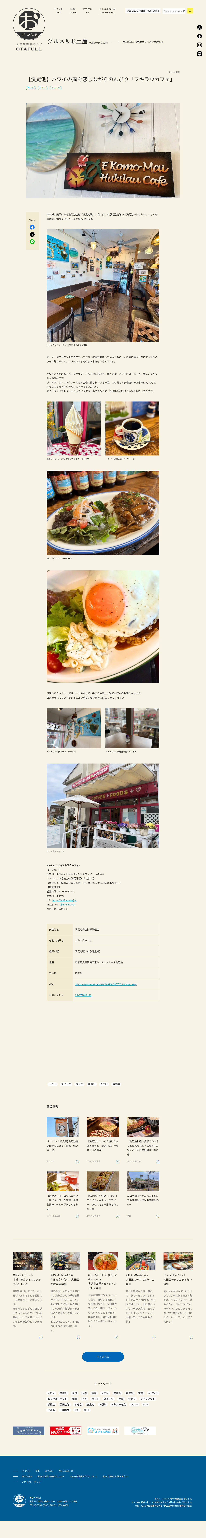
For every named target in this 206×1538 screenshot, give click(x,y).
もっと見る (103, 1356)
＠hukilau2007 (68, 904)
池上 (84, 1398)
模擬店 (51, 1404)
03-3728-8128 (83, 995)
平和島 (51, 1410)
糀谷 (77, 1410)
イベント (58, 10)
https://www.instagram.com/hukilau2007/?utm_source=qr (106, 984)
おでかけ (87, 10)
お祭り (102, 1404)
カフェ (52, 1084)
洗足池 (90, 1404)
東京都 (116, 1084)
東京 (140, 1393)
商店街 (91, 1084)
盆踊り (132, 1398)
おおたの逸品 (118, 1404)
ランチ (79, 1084)
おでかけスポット (57, 1398)
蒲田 (74, 1393)
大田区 (104, 1084)
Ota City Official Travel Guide (143, 10)
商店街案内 (27, 1476)
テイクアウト (147, 1398)
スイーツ (66, 1084)
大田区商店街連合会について (83, 1476)
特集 (73, 10)
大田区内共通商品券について (51, 1476)
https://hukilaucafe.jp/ (64, 900)
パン (145, 1404)
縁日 (86, 1410)
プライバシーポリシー (32, 1481)
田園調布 (65, 1410)
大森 (84, 1393)
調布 (94, 1393)
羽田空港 (65, 1404)
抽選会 (78, 1404)
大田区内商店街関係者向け (115, 1476)
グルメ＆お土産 (107, 10)
